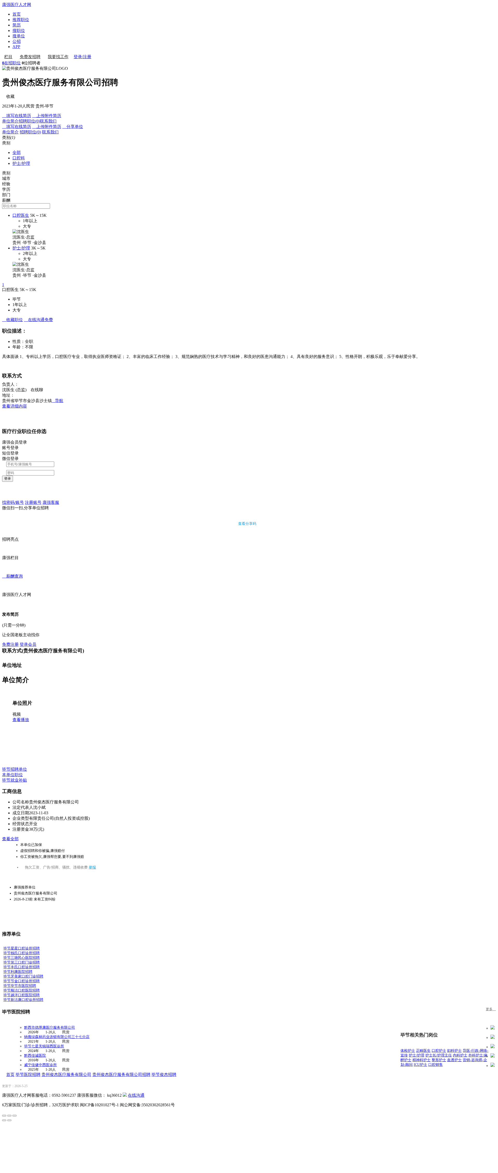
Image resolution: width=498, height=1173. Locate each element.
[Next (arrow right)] (9, 1120)
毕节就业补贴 (14, 780)
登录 (7, 478)
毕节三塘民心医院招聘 (21, 958)
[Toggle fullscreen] (9, 1115)
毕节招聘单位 (14, 769)
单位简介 (10, 121)
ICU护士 (420, 1065)
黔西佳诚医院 (35, 1055)
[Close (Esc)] (4, 1115)
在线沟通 (136, 1095)
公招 (16, 41)
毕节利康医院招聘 (17, 972)
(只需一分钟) (13, 625)
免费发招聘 (30, 57)
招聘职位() (29, 121)
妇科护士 (454, 1051)
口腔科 (18, 158)
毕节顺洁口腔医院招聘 (21, 990)
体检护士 (407, 1051)
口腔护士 (439, 1051)
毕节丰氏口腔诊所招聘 (21, 967)
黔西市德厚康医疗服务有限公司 (49, 1027)
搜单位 (18, 36)
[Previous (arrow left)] (4, 1120)
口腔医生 (20, 215)
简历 (16, 25)
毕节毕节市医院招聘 (19, 986)
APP (16, 46)
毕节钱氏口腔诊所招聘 (21, 953)
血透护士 (454, 1060)
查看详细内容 (14, 406)
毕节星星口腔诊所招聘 (21, 948)
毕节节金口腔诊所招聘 (21, 981)
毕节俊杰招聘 (163, 1074)
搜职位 (18, 30)
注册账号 (33, 502)
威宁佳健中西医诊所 (40, 1065)
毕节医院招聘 (28, 1074)
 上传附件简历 (46, 115)
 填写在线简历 (16, 115)
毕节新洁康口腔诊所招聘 (23, 1000)
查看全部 (10, 839)
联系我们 (48, 121)
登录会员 (28, 644)
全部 (16, 152)
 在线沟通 (38, 319)
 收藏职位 (12, 319)
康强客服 (51, 502)
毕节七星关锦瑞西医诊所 (44, 1046)
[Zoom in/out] (14, 1115)
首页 (16, 14)
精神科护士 (421, 1060)
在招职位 (11, 63)
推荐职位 (20, 19)
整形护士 (439, 1060)
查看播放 (20, 719)
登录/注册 (82, 57)
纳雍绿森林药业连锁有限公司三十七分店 (56, 1037)
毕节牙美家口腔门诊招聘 (23, 976)
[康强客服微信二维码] (125, 1095)
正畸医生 (423, 1051)
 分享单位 (72, 126)
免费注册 (10, 644)
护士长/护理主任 (438, 1055)
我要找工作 (58, 57)
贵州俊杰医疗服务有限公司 (66, 1074)
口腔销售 (435, 1065)
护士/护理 (21, 163)
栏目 (8, 57)
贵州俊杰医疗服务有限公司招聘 (121, 1074)
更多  (491, 1009)
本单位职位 (12, 774)
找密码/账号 (13, 502)
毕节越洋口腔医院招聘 (21, 995)
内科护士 (460, 1055)
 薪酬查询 (12, 576)
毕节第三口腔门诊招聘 (21, 962)
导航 (57, 400)
